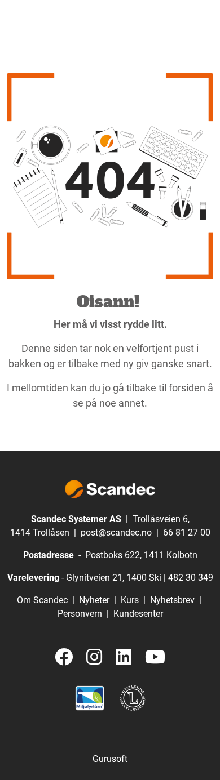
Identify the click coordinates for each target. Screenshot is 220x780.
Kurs (130, 600)
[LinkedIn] (123, 657)
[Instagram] (94, 657)
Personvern (80, 613)
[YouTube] (155, 657)
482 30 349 (190, 577)
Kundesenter (138, 613)
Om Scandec (42, 600)
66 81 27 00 (186, 532)
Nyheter (94, 600)
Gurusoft (110, 759)
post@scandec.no (116, 532)
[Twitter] (64, 657)
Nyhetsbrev (172, 600)
